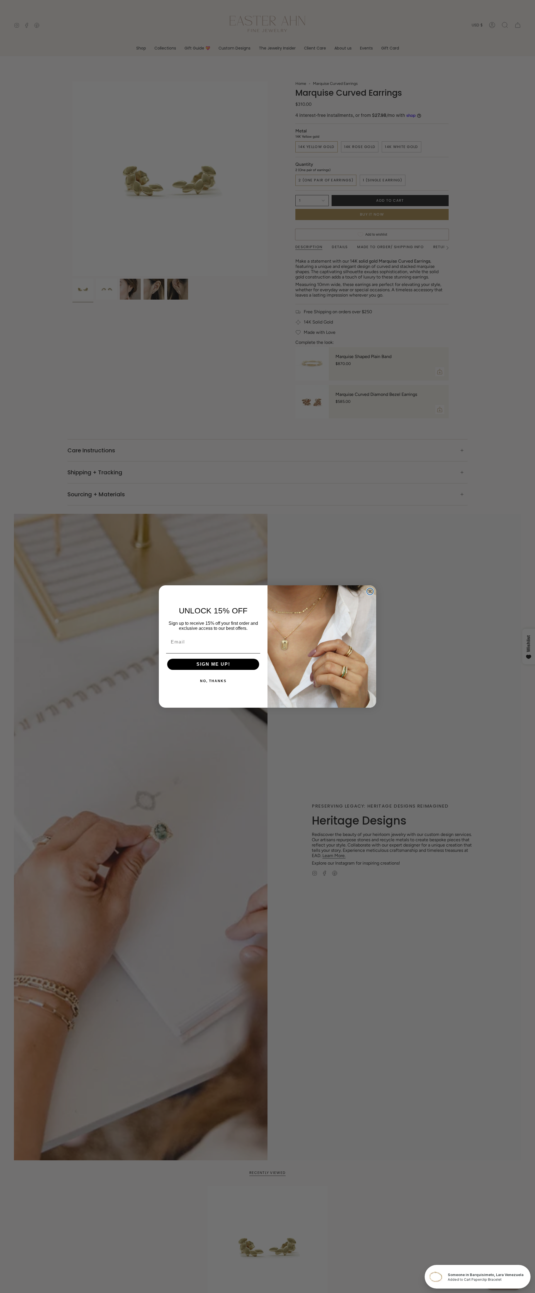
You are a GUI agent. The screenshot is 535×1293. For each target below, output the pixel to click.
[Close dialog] (370, 591)
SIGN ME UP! (213, 664)
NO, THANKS (213, 681)
